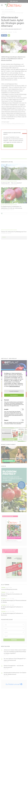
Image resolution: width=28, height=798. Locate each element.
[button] (14, 391)
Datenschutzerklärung (14, 386)
